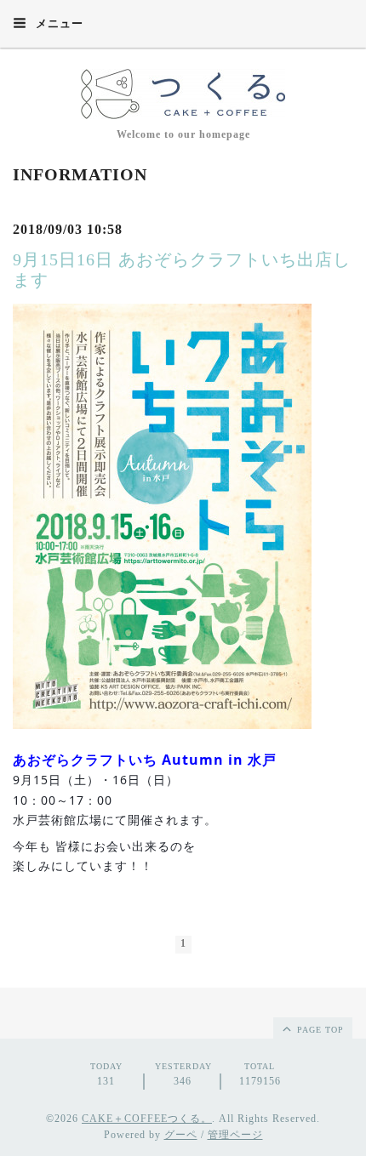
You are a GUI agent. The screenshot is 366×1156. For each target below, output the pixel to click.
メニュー (57, 23)
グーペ (180, 1135)
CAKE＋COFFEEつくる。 (147, 1119)
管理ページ (235, 1135)
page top (319, 1029)
